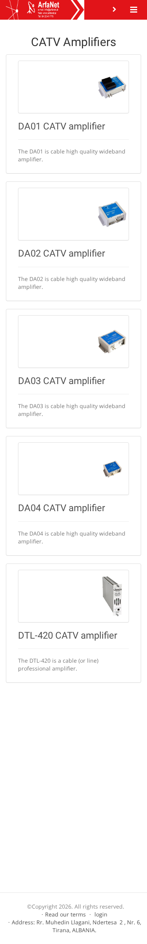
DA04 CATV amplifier (61, 508)
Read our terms (65, 914)
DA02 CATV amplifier (61, 253)
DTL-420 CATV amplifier (67, 635)
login (100, 914)
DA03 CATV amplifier (61, 380)
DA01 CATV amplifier (61, 126)
